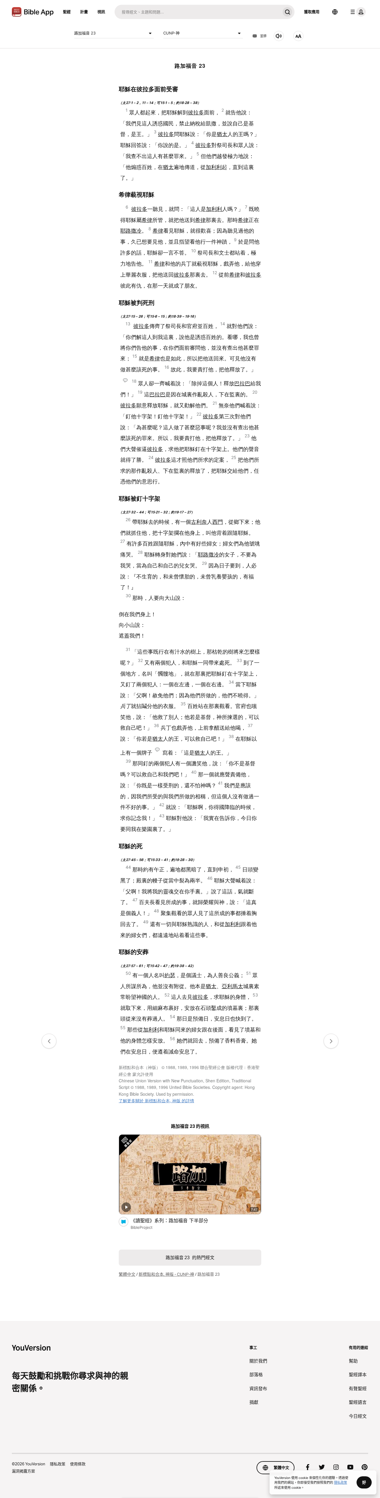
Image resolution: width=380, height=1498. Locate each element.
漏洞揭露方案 (23, 1471)
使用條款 (78, 1463)
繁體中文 (127, 1274)
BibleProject (142, 1227)
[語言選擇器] (335, 12)
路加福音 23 (85, 33)
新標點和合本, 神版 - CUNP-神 (166, 1274)
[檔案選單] (357, 12)
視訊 (101, 11)
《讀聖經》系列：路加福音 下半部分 (175, 1220)
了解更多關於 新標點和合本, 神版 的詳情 (156, 1100)
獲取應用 (311, 11)
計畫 (84, 11)
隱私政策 (57, 1463)
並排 (263, 36)
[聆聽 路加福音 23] (279, 36)
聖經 (67, 11)
